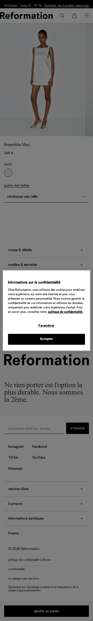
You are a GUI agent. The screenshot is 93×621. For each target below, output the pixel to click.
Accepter (46, 339)
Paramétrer (46, 325)
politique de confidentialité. (65, 312)
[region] (46, 310)
